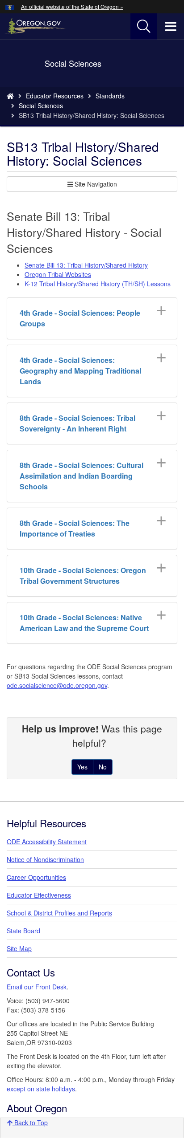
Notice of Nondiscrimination (45, 859)
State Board (23, 930)
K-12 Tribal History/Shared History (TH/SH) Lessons (98, 283)
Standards (110, 95)
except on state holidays (41, 1088)
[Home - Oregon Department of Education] (10, 95)
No (103, 766)
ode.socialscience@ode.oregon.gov (57, 685)
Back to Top (30, 1122)
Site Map (19, 948)
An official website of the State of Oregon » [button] (72, 6)
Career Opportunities (36, 877)
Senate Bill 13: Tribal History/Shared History (86, 264)
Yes (82, 766)
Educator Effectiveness (39, 895)
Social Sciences (41, 105)
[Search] (143, 26)
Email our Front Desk (37, 986)
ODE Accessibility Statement (47, 841)
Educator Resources (55, 95)
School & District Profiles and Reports (59, 912)
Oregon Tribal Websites (58, 274)
